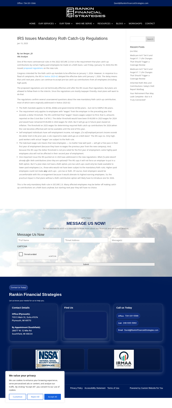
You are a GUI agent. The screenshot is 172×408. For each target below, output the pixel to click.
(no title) (133, 51)
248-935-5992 (130, 323)
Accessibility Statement (95, 388)
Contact (150, 23)
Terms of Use (113, 388)
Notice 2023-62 (51, 76)
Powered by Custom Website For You (146, 388)
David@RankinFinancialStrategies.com (141, 330)
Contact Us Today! (18, 287)
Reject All (35, 396)
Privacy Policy (76, 388)
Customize (17, 396)
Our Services (46, 23)
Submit (86, 264)
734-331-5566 (131, 316)
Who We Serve (84, 23)
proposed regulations (33, 68)
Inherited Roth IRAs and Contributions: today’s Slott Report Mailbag (142, 86)
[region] (34, 387)
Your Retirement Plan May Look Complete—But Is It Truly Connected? (142, 96)
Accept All (52, 396)
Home (32, 23)
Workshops (135, 23)
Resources (104, 23)
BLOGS (119, 23)
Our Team (64, 23)
